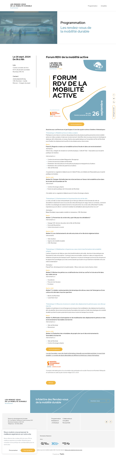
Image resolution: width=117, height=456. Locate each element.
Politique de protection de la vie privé (73, 450)
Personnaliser (13, 450)
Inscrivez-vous (95, 401)
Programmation (92, 6)
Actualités (104, 6)
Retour (51, 383)
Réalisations (55, 421)
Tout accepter (27, 450)
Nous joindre (66, 423)
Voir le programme (76, 124)
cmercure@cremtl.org (19, 79)
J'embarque (55, 423)
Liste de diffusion (114, 112)
